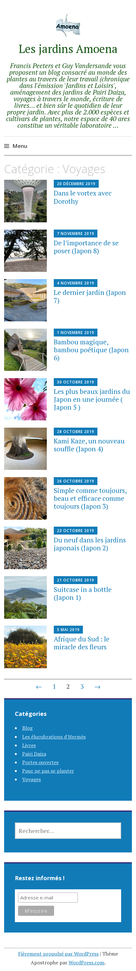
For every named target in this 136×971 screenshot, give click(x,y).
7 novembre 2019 (75, 233)
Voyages (31, 779)
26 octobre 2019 (75, 481)
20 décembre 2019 (76, 183)
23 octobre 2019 (75, 530)
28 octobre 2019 (75, 431)
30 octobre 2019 (75, 382)
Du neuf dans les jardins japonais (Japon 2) (90, 543)
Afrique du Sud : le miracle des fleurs (81, 643)
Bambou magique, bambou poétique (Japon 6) (91, 349)
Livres (29, 745)
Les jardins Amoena (68, 48)
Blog (27, 727)
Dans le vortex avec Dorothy (83, 197)
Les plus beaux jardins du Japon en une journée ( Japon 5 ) (92, 399)
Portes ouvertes (40, 762)
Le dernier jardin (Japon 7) (90, 296)
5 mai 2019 (68, 629)
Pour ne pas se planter (48, 770)
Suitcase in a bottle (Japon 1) (83, 593)
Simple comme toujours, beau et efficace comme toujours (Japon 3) (90, 498)
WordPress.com (86, 962)
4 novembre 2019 (75, 283)
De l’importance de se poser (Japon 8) (86, 246)
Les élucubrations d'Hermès (54, 736)
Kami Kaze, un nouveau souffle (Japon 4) (89, 444)
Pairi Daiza (34, 753)
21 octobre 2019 (75, 580)
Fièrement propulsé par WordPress (58, 953)
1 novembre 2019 (75, 332)
